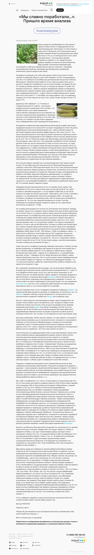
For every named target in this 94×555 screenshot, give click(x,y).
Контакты (25, 534)
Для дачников (12, 536)
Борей (36, 307)
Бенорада (68, 423)
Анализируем (47, 30)
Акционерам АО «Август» (15, 538)
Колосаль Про (21, 284)
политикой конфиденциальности (71, 5)
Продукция (25, 10)
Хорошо (60, 10)
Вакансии (19, 534)
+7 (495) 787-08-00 (75, 534)
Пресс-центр (12, 534)
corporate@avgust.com (79, 537)
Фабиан (71, 290)
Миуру (49, 296)
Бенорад (51, 277)
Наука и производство (39, 10)
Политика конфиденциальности (25, 536)
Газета (31, 534)
